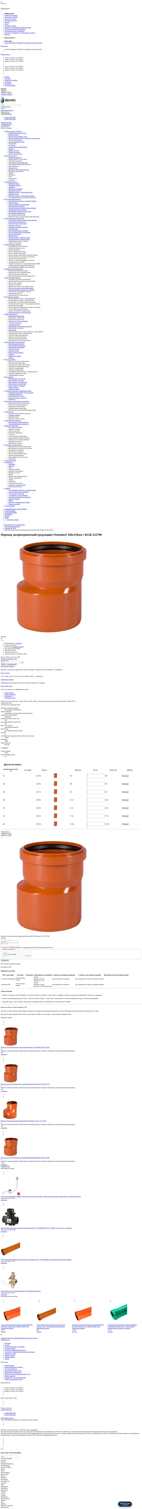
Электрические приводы (13, 420)
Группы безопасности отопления (19, 232)
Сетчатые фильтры (11, 1369)
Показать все (5, 1166)
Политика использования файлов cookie (18, 27)
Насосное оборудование (12, 277)
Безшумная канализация (16, 347)
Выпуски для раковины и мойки (19, 502)
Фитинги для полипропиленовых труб (17, 1374)
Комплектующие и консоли (18, 398)
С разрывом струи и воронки (18, 495)
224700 (38, 808)
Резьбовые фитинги (15, 157)
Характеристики (10, 694)
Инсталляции (9, 377)
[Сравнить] (3, 640)
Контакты (8, 82)
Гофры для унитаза (15, 356)
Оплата (7, 22)
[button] (4, 46)
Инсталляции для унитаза (17, 379)
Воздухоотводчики (15, 234)
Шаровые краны (14, 183)
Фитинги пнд (13, 168)
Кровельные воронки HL (13, 1372)
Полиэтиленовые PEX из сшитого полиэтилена (24, 138)
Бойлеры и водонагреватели (14, 269)
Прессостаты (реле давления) (18, 321)
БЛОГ (7, 518)
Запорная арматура (11, 182)
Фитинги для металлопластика (19, 170)
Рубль (9, 92)
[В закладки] (1, 640)
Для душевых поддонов (16, 493)
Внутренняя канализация (17, 345)
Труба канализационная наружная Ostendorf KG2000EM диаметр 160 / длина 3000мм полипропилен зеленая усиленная (122, 1326)
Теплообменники (10, 460)
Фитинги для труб (11, 156)
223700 (38, 800)
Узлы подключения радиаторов (19, 204)
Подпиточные (13, 229)
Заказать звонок (6, 122)
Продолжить (5, 960)
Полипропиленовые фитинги (18, 163)
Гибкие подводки (14, 152)
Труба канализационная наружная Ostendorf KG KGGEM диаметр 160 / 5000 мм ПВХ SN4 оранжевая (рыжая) (17, 1326)
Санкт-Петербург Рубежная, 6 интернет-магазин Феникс (23, 43)
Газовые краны (13, 194)
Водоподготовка (10, 359)
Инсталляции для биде (16, 380)
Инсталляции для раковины (18, 382)
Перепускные (13, 236)
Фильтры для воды (15, 225)
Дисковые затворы (15, 185)
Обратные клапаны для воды (18, 227)
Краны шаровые (10, 1376)
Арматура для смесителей (17, 485)
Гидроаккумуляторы (15, 394)
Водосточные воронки (16, 352)
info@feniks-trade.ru (7, 110)
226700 (38, 824)
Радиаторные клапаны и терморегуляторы (22, 201)
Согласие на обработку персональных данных (20, 33)
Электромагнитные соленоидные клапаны (23, 220)
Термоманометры (14, 325)
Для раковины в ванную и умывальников (22, 490)
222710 (38, 792)
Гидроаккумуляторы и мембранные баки (18, 391)
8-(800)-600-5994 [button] (6, 1410)
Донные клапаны (14, 504)
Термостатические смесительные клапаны (22, 208)
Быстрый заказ (12, 664)
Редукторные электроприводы (19, 422)
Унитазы (11, 466)
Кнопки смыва (13, 387)
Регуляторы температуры (17, 213)
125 (4, 776)
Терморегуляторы (14, 415)
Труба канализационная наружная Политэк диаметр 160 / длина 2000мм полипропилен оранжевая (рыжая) (36, 1259)
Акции (7, 1359)
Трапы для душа (14, 349)
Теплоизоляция (10, 506)
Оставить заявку (10, 85)
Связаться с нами (10, 1353)
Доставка (8, 78)
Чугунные (12, 145)
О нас (6, 24)
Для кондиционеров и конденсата (20, 497)
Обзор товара (9, 693)
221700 (38, 776)
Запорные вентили (15, 190)
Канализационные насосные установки (22, 290)
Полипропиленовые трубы (17, 133)
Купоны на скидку (11, 20)
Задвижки (12, 187)
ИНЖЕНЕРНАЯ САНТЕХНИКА (16, 509)
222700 (38, 784)
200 (4, 800)
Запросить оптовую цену (9, 659)
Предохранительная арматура (14, 218)
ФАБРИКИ (8, 514)
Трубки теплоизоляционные (18, 147)
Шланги (11, 149)
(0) (2, 638)
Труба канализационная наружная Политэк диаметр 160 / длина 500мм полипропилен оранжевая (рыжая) (51, 1326)
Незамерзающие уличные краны (19, 239)
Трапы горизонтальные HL (14, 1379)
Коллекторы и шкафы (12, 297)
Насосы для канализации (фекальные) (21, 288)
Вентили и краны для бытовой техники (22, 196)
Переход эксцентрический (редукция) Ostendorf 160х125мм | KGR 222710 (25, 1084)
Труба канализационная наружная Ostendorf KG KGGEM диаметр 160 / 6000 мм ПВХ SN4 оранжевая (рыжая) (88, 1326)
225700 (38, 816)
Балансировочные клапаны (17, 210)
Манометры (12, 330)
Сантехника (9, 462)
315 (4, 816)
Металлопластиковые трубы (18, 136)
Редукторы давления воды (17, 222)
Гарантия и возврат (11, 15)
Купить (4, 664)
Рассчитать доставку (7, 666)
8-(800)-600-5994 (10, 119)
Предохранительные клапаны (18, 230)
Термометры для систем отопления (20, 326)
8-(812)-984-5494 (10, 117)
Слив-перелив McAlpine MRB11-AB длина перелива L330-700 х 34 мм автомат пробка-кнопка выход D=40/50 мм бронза (41, 1196)
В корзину (125, 776)
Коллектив (8, 83)
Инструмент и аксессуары (13, 445)
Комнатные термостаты (16, 316)
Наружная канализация (16, 344)
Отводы (11, 358)
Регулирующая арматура (13, 199)
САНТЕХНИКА (10, 511)
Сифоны (11, 354)
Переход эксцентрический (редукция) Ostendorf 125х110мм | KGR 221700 (25, 1047)
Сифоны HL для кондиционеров (15, 1377)
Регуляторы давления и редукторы (20, 211)
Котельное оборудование (13, 244)
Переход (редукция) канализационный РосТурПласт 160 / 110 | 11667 (23, 1121)
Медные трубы (13, 135)
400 (4, 824)
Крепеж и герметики (11, 426)
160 (4, 784)
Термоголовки (13, 203)
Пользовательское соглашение (15, 31)
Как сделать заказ (10, 19)
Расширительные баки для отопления (21, 392)
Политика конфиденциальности (15, 29)
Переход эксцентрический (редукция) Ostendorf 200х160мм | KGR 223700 (25, 1158)
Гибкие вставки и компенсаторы (19, 237)
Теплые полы (9, 412)
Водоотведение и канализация (15, 342)
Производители (10, 1357)
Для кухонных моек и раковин (19, 492)
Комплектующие (14, 389)
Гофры (11, 500)
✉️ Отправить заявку (12, 520)
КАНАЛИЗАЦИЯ (11, 512)
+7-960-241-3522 (6, 124)
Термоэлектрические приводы (18, 424)
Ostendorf (19, 643)
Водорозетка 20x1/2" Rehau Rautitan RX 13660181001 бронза (21, 1291)
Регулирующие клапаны (17, 206)
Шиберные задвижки (16, 189)
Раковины (12, 464)
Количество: (5, 660)
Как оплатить (5, 673)
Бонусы (7, 34)
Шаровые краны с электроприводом (20, 192)
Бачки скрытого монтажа (17, 385)
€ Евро (4, 92)
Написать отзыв (6, 833)
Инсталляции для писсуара (17, 384)
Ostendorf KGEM (10, 528)
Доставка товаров (10, 26)
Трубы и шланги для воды (13, 131)
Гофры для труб (14, 150)
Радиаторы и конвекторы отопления (17, 401)
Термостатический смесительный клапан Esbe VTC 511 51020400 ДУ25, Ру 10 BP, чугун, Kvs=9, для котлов (36, 1228)
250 (4, 808)
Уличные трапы (14, 351)
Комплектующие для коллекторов (20, 312)
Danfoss (7, 516)
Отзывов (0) (9, 696)
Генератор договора (11, 17)
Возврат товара (10, 1355)
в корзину (4, 1054)
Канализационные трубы (13, 1370)
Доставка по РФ (10, 698)
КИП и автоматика (11, 314)
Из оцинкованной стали (16, 142)
